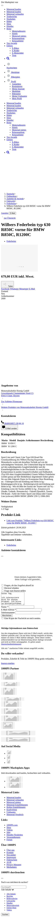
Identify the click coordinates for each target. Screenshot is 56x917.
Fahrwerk (11, 201)
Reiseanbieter (18, 41)
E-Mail (12, 213)
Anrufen (4, 213)
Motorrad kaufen (14, 9)
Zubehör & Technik (15, 199)
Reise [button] (9, 29)
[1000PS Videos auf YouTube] (9, 753)
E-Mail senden (11, 428)
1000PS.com (12, 825)
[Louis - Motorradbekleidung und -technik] (8, 728)
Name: (4, 607)
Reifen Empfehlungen (16, 807)
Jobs (8, 832)
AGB (9, 862)
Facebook (5, 289)
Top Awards (12, 43)
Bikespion (16, 94)
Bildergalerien (12, 898)
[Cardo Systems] (11, 720)
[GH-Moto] (12, 700)
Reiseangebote (18, 38)
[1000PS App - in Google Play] (15, 787)
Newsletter (11, 855)
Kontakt (10, 852)
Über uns (10, 850)
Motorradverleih (13, 905)
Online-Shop (11, 908)
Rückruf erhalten (11, 588)
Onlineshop (11, 196)
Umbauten (11, 812)
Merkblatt (16, 91)
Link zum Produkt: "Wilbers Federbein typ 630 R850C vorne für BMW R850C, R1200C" (30, 521)
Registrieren (17, 86)
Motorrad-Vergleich (15, 814)
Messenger (23, 289)
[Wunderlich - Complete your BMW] (18, 741)
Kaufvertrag (12, 810)
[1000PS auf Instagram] (9, 762)
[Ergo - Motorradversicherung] (18, 734)
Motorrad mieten (19, 36)
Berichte (10, 896)
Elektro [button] (10, 46)
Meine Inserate (18, 89)
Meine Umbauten (19, 96)
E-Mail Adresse (8, 610)
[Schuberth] (11, 706)
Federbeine (11, 203)
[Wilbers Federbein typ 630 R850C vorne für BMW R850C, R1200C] (19, 271)
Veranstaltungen (13, 837)
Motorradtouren (18, 31)
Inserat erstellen (7, 663)
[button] (8, 58)
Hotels (15, 33)
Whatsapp (14, 289)
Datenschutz (12, 860)
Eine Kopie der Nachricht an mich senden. (22, 618)
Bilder (9, 21)
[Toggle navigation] (2, 5)
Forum (9, 840)
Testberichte (12, 16)
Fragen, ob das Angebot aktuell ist (19, 585)
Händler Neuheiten (15, 835)
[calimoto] (11, 713)
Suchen (5, 914)
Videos (10, 830)
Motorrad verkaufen (15, 14)
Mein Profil (17, 98)
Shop (9, 24)
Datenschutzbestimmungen (11, 644)
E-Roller (15, 50)
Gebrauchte (11, 901)
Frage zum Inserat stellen (15, 591)
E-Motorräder (18, 53)
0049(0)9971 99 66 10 (14, 423)
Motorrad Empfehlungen (17, 805)
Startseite (10, 194)
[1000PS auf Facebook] (9, 758)
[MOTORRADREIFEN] (10, 685)
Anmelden (16, 84)
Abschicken (6, 615)
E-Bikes (15, 48)
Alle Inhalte (11, 894)
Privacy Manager (14, 864)
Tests (14, 55)
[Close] (2, 556)
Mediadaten (12, 867)
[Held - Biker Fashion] (9, 694)
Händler (10, 26)
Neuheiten (11, 19)
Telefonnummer (8, 612)
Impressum (11, 857)
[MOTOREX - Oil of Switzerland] (9, 679)
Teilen (10, 286)
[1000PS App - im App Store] (15, 781)
